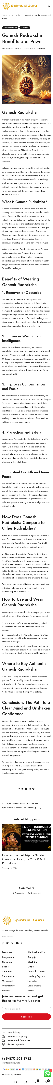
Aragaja (32, 957)
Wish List (6, 990)
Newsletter (32, 981)
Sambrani (7, 971)
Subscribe (26, 1016)
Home (4, 15)
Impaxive (17, 1074)
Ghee (31, 966)
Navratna (7, 962)
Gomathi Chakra (36, 971)
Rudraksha (16, 15)
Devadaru (7, 952)
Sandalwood (8, 976)
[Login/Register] (26, 1082)
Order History (8, 985)
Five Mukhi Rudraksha (11, 560)
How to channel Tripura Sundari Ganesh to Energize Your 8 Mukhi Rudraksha (25, 859)
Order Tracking (34, 985)
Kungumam (8, 957)
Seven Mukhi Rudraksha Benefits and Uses (24, 803)
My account (7, 981)
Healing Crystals (36, 976)
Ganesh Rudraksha (30, 187)
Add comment (34, 893)
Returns (31, 990)
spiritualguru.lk (9, 684)
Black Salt (33, 962)
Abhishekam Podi (37, 952)
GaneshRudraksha (10, 27)
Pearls (5, 966)
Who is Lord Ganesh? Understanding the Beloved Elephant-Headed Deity (20, 807)
